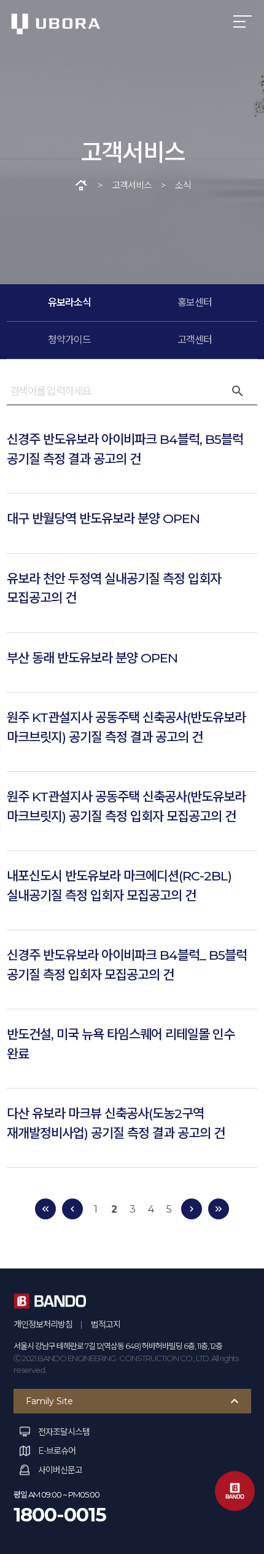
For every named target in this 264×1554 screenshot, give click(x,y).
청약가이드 (69, 340)
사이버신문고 (60, 1469)
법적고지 (105, 1324)
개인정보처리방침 (43, 1324)
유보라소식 (69, 302)
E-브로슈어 (57, 1450)
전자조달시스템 (64, 1431)
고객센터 (194, 340)
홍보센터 (194, 302)
